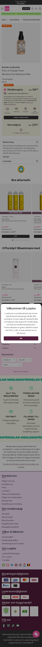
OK (21, 338)
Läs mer (22, 333)
